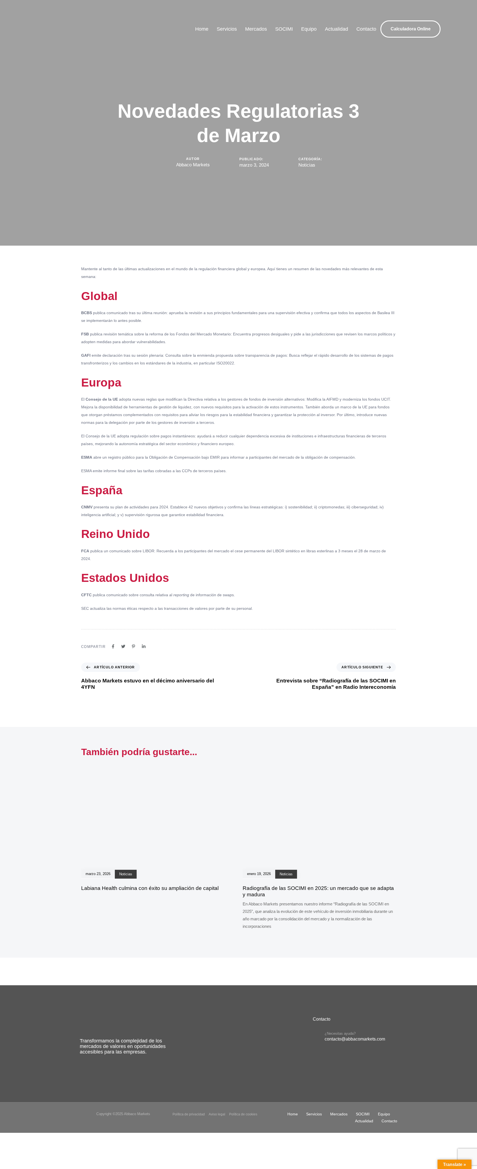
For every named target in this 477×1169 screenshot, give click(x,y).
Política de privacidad (189, 1114)
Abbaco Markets (193, 164)
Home (201, 29)
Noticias (306, 165)
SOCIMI (284, 29)
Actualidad (336, 29)
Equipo (309, 29)
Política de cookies (243, 1114)
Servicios (227, 29)
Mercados (256, 29)
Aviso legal (217, 1114)
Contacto (366, 29)
